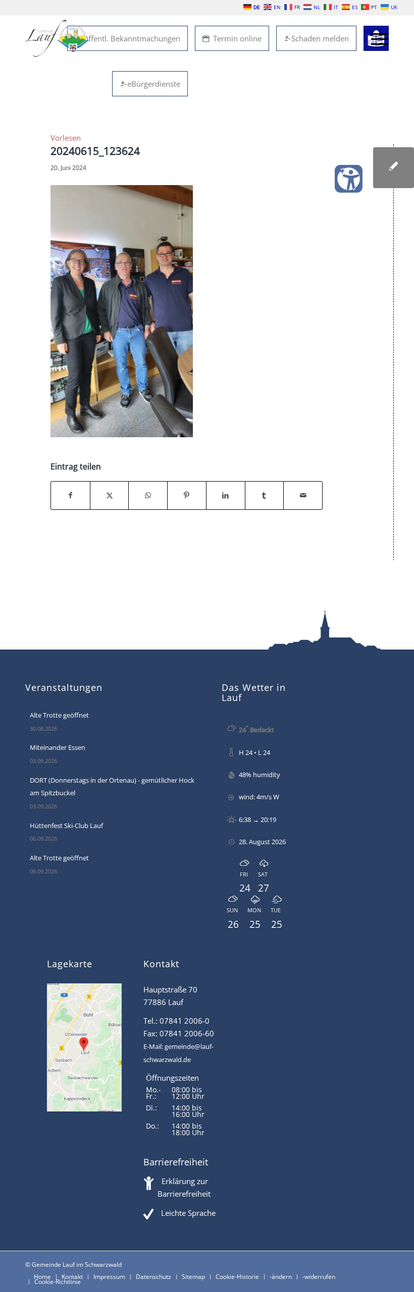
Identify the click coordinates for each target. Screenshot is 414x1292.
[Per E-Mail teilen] (303, 495)
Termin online (237, 38)
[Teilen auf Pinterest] (187, 495)
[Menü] (375, 38)
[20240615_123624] (393, 167)
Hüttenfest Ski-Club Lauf (66, 825)
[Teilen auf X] (109, 495)
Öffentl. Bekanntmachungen (131, 38)
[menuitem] (375, 38)
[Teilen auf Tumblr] (264, 495)
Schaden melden (320, 38)
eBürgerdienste (153, 84)
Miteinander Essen (57, 747)
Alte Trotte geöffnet (59, 715)
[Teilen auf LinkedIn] (225, 495)
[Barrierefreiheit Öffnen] (349, 179)
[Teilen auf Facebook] (70, 495)
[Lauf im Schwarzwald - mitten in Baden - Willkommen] (57, 38)
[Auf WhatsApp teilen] (148, 495)
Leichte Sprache (188, 1213)
